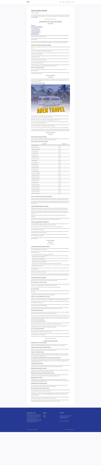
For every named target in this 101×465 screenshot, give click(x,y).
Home (44, 414)
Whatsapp (49, 23)
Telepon (52, 23)
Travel (32, 12)
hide (34, 25)
